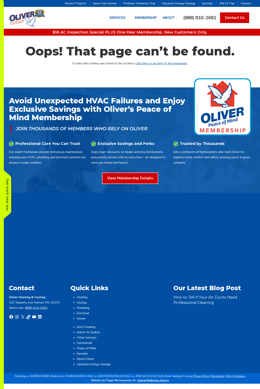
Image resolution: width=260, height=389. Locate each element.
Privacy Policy (201, 376)
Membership (146, 17)
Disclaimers (217, 376)
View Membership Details (130, 178)
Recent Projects (75, 3)
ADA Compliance (235, 376)
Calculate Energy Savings (178, 3)
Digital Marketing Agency (153, 380)
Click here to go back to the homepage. (161, 63)
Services (117, 17)
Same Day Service (105, 3)
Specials (207, 3)
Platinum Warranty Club (139, 3)
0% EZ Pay (226, 3)
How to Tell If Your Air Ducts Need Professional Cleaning (205, 300)
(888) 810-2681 (199, 18)
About (169, 17)
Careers (246, 3)
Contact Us (234, 17)
